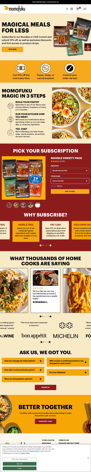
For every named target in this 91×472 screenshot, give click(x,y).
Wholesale (46, 443)
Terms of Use (25, 453)
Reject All (19, 463)
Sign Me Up (45, 387)
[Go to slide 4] (48, 245)
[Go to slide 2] (44, 245)
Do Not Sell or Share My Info (20, 459)
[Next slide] (50, 245)
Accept (20, 468)
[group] (9, 205)
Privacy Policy (34, 451)
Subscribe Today (45, 421)
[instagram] (72, 9)
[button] (77, 9)
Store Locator (48, 440)
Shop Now (12, 49)
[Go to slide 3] (46, 245)
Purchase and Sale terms (69, 443)
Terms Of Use (64, 440)
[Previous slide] (40, 245)
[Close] (88, 458)
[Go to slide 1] (42, 245)
